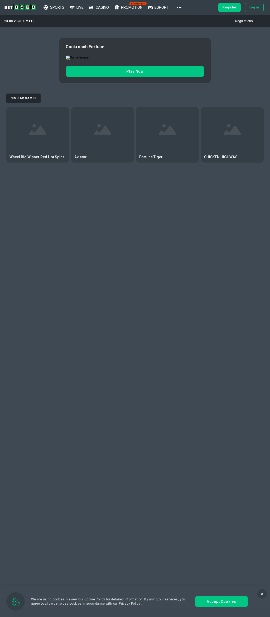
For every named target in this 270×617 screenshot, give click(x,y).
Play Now (135, 71)
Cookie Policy (94, 599)
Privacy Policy (129, 603)
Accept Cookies (221, 601)
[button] (179, 7)
